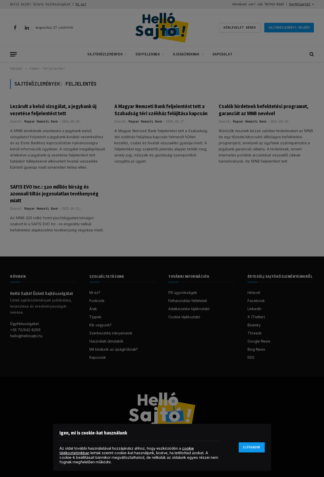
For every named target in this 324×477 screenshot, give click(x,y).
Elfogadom (251, 447)
